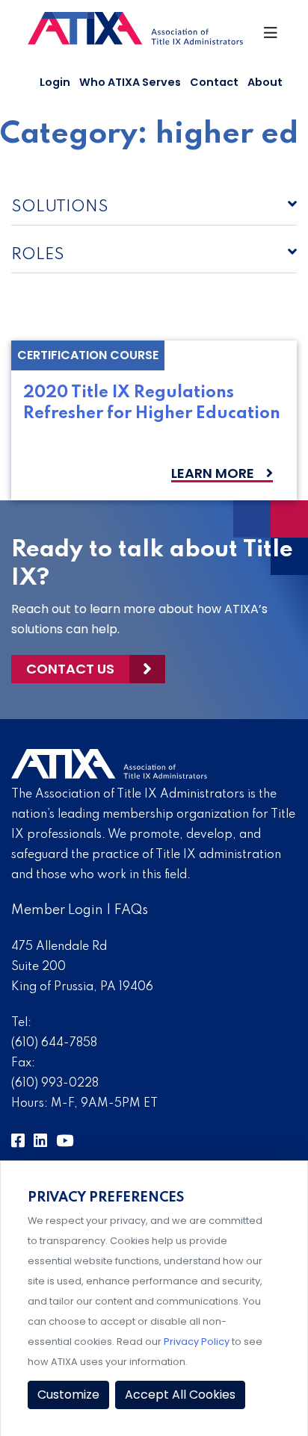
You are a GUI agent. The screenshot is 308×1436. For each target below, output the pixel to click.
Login (55, 82)
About (265, 82)
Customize (68, 1394)
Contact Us (70, 668)
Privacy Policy (197, 1341)
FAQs (131, 910)
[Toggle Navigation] (271, 36)
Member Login (57, 910)
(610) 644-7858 (54, 1043)
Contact (214, 82)
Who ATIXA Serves (130, 82)
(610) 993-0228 (55, 1084)
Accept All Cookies (180, 1394)
